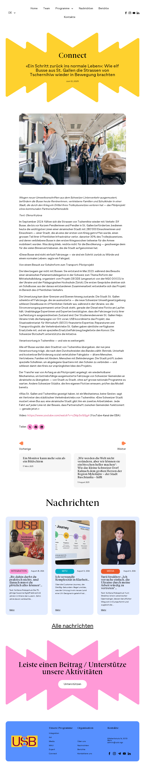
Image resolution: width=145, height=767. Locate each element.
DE (10, 13)
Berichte (104, 8)
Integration (54, 733)
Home (34, 8)
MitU (51, 745)
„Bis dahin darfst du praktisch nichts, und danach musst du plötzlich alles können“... (25, 581)
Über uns (81, 741)
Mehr (12, 610)
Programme (62, 8)
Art (50, 737)
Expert (52, 749)
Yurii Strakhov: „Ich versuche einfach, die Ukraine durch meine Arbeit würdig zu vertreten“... (115, 583)
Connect (72, 56)
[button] (30, 427)
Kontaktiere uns (84, 754)
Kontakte (69, 17)
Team (46, 8)
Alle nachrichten (72, 626)
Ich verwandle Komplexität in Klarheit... (72, 578)
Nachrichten (86, 8)
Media (52, 741)
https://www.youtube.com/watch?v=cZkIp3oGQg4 (58, 415)
